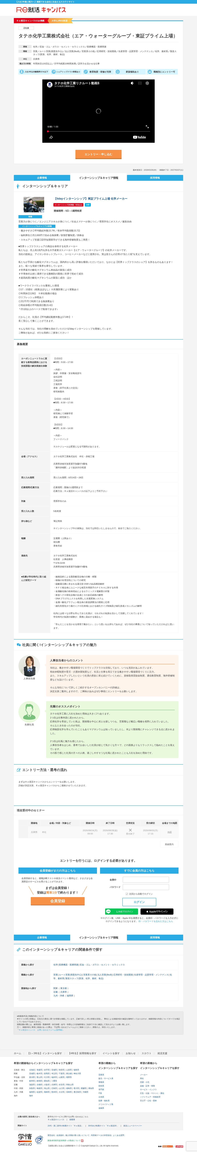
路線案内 (169, 844)
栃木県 (39, 1073)
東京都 (63, 988)
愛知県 (47, 1081)
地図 (169, 832)
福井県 (54, 1077)
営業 (55, 974)
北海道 (32, 1070)
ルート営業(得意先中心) (70, 974)
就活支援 (162, 1053)
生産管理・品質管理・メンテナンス (151, 974)
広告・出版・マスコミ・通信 (152, 1093)
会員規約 (60, 1135)
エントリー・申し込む (98, 154)
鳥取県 (32, 1088)
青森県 (39, 1070)
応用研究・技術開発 (123, 974)
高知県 (91, 1088)
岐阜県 (32, 1081)
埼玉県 (54, 1073)
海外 (31, 1096)
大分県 (61, 1092)
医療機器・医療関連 (68, 964)
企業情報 (42, 177)
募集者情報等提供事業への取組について (64, 1140)
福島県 (76, 1070)
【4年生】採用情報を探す (82, 1053)
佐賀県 (39, 1092)
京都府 (39, 1085)
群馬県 (47, 1073)
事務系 (101, 1082)
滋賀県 (32, 1085)
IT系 (100, 1093)
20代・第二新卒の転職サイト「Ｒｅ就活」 (65, 1126)
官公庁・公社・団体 (148, 1101)
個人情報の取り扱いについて (77, 1135)
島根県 (39, 1088)
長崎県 (47, 1092)
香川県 (76, 1088)
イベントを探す (111, 1053)
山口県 (61, 1088)
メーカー (143, 1075)
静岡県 (39, 1081)
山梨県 (61, 1077)
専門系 (101, 1089)
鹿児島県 (77, 1092)
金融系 (101, 1108)
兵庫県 (63, 992)
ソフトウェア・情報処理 (150, 1097)
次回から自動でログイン (141, 894)
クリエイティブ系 (105, 1104)
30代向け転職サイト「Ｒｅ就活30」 (103, 1126)
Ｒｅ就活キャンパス (56, 1120)
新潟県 (32, 1077)
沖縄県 (85, 1092)
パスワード (115, 887)
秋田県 (61, 1070)
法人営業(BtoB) (104, 974)
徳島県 (69, 1088)
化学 (55, 964)
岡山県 (47, 1088)
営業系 (101, 1075)
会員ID (113, 879)
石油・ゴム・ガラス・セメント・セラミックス (102, 964)
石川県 (47, 1077)
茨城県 (32, 1073)
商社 (142, 1078)
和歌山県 (70, 1085)
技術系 (101, 1086)
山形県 (69, 1070)
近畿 (55, 992)
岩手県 (47, 1070)
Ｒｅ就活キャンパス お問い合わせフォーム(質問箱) (40, 1030)
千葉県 (61, 1073)
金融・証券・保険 (147, 1086)
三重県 (54, 1081)
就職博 (72, 1120)
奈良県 (61, 1085)
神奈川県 (77, 1073)
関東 (55, 988)
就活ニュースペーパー (132, 1126)
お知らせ (131, 1053)
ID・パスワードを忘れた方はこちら (156, 921)
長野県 (69, 1077)
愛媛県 (83, 1088)
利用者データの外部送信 (101, 1135)
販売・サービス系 (105, 1078)
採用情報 (155, 177)
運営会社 (51, 1135)
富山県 (39, 1077)
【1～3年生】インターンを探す (44, 1053)
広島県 (54, 1088)
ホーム (17, 1053)
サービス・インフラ (148, 1089)
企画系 (101, 1097)
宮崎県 (69, 1092)
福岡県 (70, 995)
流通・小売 (144, 1082)
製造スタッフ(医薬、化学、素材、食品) (84, 978)
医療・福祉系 (104, 1101)
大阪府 (47, 1085)
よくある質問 (118, 1135)
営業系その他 (89, 974)
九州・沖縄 (58, 995)
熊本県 (54, 1092)
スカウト (146, 1053)
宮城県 (54, 1070)
